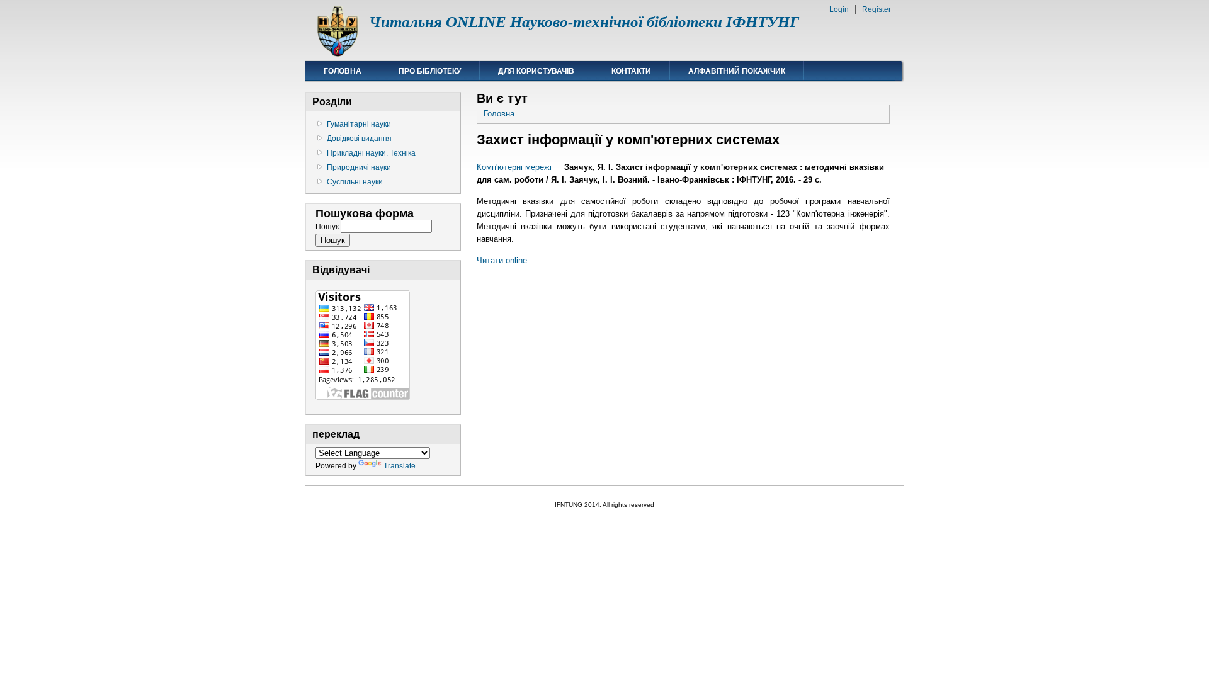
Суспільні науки (355, 182)
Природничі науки (359, 167)
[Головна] (337, 54)
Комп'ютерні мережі (514, 167)
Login (839, 9)
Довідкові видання (359, 138)
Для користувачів (536, 71)
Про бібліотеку (430, 71)
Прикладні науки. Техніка (371, 153)
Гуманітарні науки (359, 124)
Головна (342, 71)
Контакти (631, 71)
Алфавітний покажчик (736, 71)
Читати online (502, 260)
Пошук (328, 226)
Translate (399, 466)
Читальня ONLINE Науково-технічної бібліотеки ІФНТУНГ (584, 21)
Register (876, 9)
